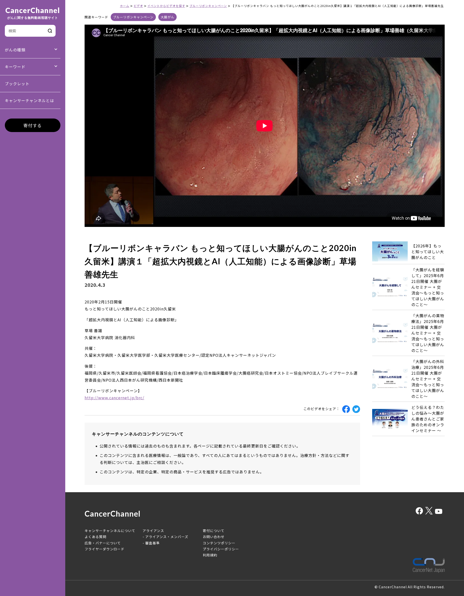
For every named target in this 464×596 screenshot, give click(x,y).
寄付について (214, 530)
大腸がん (167, 17)
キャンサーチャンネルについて (110, 530)
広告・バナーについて (103, 542)
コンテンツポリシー (219, 542)
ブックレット (17, 83)
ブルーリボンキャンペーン (133, 17)
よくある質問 (95, 536)
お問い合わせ (214, 536)
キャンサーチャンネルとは (29, 100)
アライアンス (153, 530)
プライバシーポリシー (221, 549)
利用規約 (210, 555)
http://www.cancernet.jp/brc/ (114, 397)
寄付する (32, 125)
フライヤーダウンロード (104, 549)
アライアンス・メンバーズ (166, 536)
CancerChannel (32, 13)
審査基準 (152, 542)
